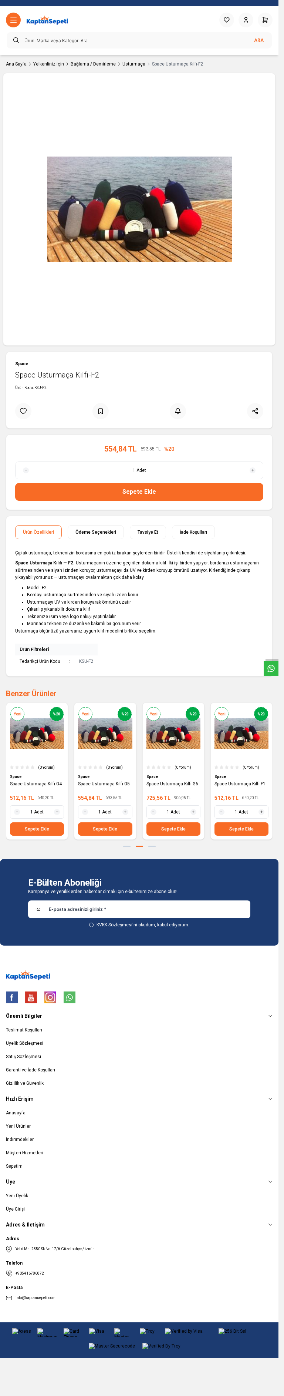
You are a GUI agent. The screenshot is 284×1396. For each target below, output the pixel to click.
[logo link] (47, 20)
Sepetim (14, 1166)
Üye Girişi (15, 1209)
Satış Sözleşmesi (23, 1056)
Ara (259, 40)
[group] (139, 209)
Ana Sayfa (16, 64)
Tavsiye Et (148, 532)
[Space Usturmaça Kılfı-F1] (241, 734)
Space (21, 363)
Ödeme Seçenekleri (95, 532)
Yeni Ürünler (18, 1126)
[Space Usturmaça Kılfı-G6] (173, 734)
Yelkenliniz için (48, 64)
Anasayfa (16, 1112)
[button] (127, 846)
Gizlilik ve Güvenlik (25, 1083)
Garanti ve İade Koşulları (30, 1070)
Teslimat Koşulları (24, 1030)
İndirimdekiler (20, 1139)
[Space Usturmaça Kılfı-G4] (37, 734)
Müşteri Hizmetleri (24, 1152)
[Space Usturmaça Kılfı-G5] (105, 734)
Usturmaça (133, 64)
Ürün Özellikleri (38, 532)
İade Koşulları (193, 532)
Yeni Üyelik (17, 1195)
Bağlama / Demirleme (93, 64)
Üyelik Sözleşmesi (24, 1043)
